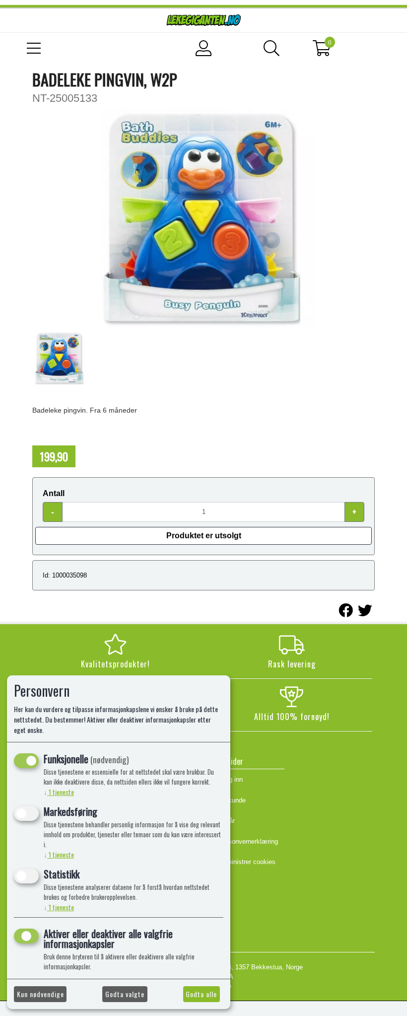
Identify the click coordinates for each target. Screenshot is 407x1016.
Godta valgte (124, 994)
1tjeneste (59, 792)
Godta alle (201, 994)
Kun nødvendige (40, 994)
